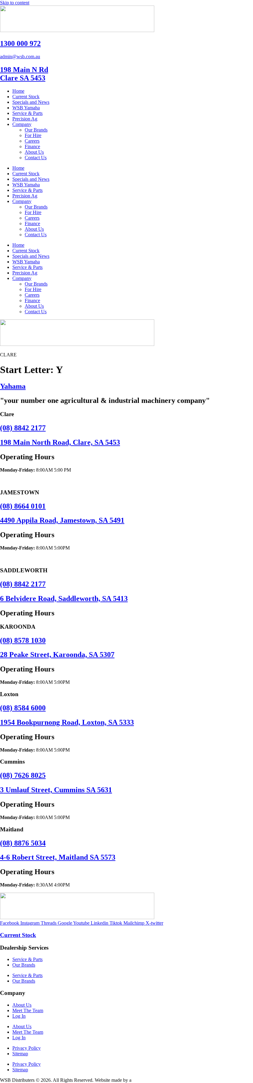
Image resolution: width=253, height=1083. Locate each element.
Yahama (13, 386)
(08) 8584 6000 (23, 708)
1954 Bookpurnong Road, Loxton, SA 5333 (67, 722)
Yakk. (138, 1080)
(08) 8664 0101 (23, 506)
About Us (34, 152)
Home (18, 91)
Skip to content (14, 2)
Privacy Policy (26, 1048)
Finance (32, 146)
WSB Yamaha (26, 107)
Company (21, 124)
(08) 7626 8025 (23, 775)
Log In (19, 1016)
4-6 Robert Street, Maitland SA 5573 (57, 857)
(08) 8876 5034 (23, 843)
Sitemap (20, 1053)
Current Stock (25, 96)
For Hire (33, 135)
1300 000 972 (20, 43)
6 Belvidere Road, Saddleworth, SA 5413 (64, 598)
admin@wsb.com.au (20, 56)
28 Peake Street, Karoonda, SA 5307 (57, 655)
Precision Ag (24, 118)
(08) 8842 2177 (23, 428)
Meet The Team (27, 1010)
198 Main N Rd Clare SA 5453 (24, 74)
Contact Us (36, 157)
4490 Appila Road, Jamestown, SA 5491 (62, 520)
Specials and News (30, 102)
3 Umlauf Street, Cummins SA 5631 (56, 790)
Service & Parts (27, 113)
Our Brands (36, 129)
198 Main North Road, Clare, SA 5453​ (60, 442)
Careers (32, 141)
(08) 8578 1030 (23, 640)
